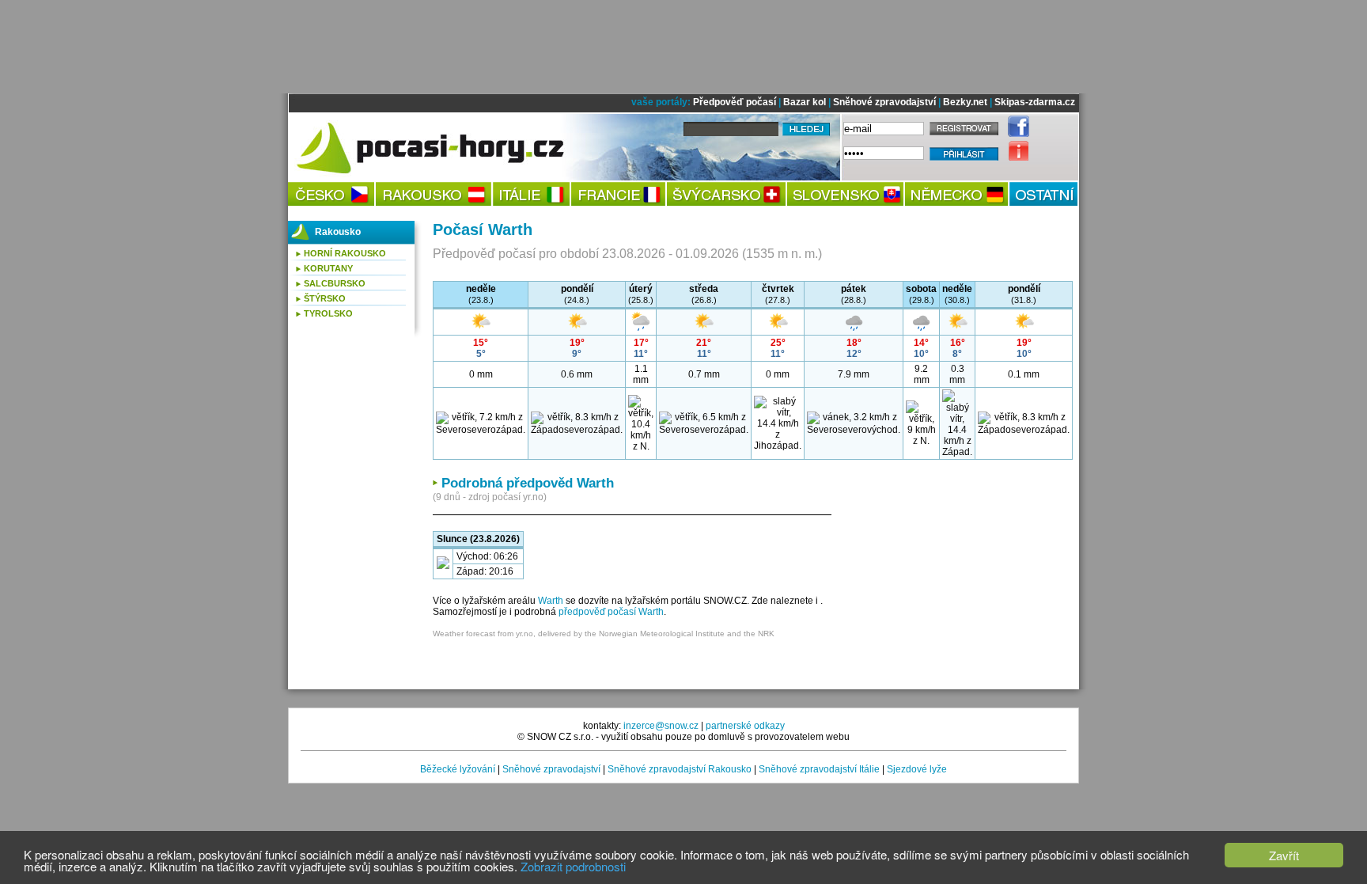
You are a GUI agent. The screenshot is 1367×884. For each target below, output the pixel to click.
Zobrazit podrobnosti (573, 866)
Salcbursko (334, 283)
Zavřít (1284, 855)
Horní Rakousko (345, 253)
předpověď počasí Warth (611, 611)
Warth (550, 600)
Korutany (328, 268)
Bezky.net (965, 102)
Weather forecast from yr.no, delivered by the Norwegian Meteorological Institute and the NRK (603, 633)
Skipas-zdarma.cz (1034, 102)
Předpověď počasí (734, 102)
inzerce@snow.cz (661, 725)
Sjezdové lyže (917, 769)
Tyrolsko (328, 313)
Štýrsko (325, 298)
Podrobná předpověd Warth (527, 483)
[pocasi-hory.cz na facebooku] (1014, 133)
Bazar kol (804, 102)
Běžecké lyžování (457, 769)
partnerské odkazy (745, 725)
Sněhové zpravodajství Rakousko (680, 769)
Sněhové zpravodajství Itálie (819, 769)
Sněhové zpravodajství (884, 102)
